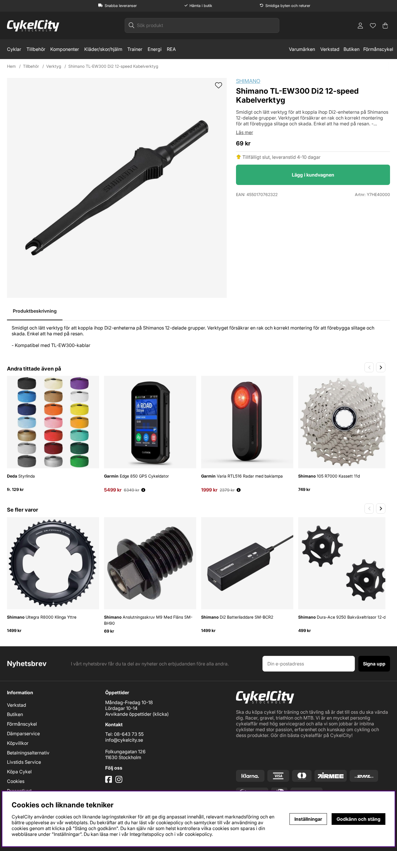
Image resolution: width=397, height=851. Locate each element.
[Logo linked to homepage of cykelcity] (33, 25)
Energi (155, 49)
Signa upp (374, 664)
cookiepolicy (198, 834)
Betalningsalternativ (28, 753)
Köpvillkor (17, 743)
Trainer (134, 49)
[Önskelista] (373, 25)
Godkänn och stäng (358, 819)
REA (171, 49)
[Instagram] (119, 781)
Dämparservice (23, 733)
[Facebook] (109, 781)
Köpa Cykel (19, 772)
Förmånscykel (378, 49)
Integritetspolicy (147, 834)
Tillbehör (35, 49)
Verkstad (329, 49)
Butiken (352, 49)
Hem (11, 66)
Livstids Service (24, 762)
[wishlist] (218, 86)
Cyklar (14, 49)
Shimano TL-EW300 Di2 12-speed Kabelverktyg (113, 66)
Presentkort (19, 791)
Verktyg (53, 66)
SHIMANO (248, 81)
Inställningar (308, 819)
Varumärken (302, 49)
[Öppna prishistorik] (143, 489)
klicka (160, 714)
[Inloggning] (360, 25)
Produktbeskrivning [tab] (35, 311)
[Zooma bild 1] (117, 188)
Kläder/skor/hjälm (103, 49)
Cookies (15, 781)
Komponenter (64, 49)
